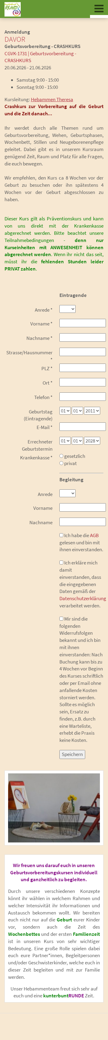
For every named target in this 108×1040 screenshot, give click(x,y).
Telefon (43, 397)
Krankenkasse (36, 457)
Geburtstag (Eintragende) (38, 415)
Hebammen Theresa (52, 99)
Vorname (41, 323)
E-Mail (44, 427)
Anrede (43, 310)
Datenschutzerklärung (82, 598)
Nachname (39, 338)
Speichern (72, 754)
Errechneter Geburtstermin (37, 445)
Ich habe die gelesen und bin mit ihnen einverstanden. (81, 542)
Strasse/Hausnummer (29, 356)
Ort (47, 382)
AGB (94, 535)
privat (70, 463)
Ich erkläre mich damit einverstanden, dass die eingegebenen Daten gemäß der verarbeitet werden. (81, 584)
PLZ (46, 368)
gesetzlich (74, 456)
